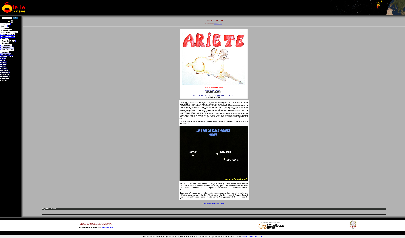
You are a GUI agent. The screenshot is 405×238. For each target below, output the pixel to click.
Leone (3, 66)
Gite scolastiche (8, 36)
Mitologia (5, 39)
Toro (2, 60)
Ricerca (4, 80)
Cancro (4, 64)
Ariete (3, 58)
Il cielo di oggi (6, 30)
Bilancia (4, 70)
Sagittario (4, 74)
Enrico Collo (218, 24)
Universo (5, 43)
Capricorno (5, 76)
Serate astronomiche (9, 32)
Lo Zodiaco (6, 54)
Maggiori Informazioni (249, 236)
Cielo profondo (8, 48)
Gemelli (4, 62)
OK (261, 236)
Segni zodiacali (7, 56)
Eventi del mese (8, 34)
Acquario (4, 78)
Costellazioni (7, 45)
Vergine (4, 68)
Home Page (5, 24)
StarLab (4, 26)
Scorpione (5, 72)
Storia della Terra (8, 41)
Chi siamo (5, 28)
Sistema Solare (8, 50)
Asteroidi (5, 52)
